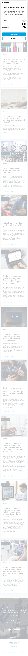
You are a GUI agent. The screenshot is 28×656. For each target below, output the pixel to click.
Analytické (5, 24)
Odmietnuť (14, 38)
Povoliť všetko (14, 34)
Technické (4, 20)
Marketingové (5, 27)
